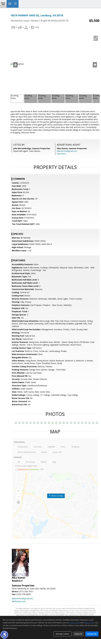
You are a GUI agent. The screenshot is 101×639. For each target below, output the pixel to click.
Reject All (78, 634)
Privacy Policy (74, 622)
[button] (4, 634)
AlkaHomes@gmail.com (67, 151)
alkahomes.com (19, 601)
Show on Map (57, 495)
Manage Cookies (62, 634)
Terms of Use (89, 622)
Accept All (91, 634)
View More (61, 153)
